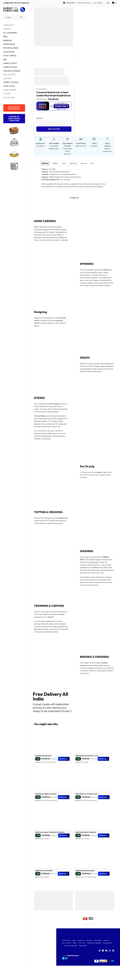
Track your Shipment (70, 945)
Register (100, 3)
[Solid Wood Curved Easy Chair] (93, 780)
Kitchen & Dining (10, 48)
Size (37, 116)
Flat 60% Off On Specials (14, 108)
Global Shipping (9, 90)
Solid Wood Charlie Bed (43, 870)
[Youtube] (106, 951)
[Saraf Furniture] (14, 9)
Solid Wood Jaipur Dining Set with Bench (49, 832)
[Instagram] (110, 951)
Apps (73, 940)
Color (38, 125)
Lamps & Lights (10, 63)
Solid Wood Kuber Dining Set (85, 832)
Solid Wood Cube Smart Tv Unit (86, 756)
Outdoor (7, 78)
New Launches (9, 74)
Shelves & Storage (11, 71)
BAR (4, 59)
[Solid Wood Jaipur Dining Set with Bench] (52, 818)
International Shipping (94, 943)
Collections (8, 97)
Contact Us (81, 940)
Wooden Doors (107, 943)
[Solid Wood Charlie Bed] (52, 857)
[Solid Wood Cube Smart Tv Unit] (93, 742)
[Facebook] (103, 951)
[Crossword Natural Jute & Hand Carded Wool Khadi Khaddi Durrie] (53, 26)
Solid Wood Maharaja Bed (84, 870)
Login (94, 3)
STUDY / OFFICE (9, 56)
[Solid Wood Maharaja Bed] (93, 857)
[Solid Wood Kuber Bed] (52, 742)
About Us (106, 940)
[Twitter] (100, 951)
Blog (74, 943)
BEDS (5, 37)
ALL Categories (10, 33)
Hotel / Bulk (9, 86)
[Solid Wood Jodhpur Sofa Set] (52, 780)
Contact (7, 94)
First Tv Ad (81, 943)
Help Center (82, 945)
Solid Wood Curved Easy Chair (86, 794)
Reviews (89, 940)
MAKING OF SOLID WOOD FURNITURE (14, 118)
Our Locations (66, 943)
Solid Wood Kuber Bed (43, 756)
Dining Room (9, 44)
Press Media (97, 940)
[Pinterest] (113, 951)
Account (7, 29)
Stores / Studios (11, 82)
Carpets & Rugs (10, 67)
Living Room (8, 52)
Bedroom (7, 40)
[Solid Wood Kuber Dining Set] (93, 818)
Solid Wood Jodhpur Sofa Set (45, 794)
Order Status (8, 25)
